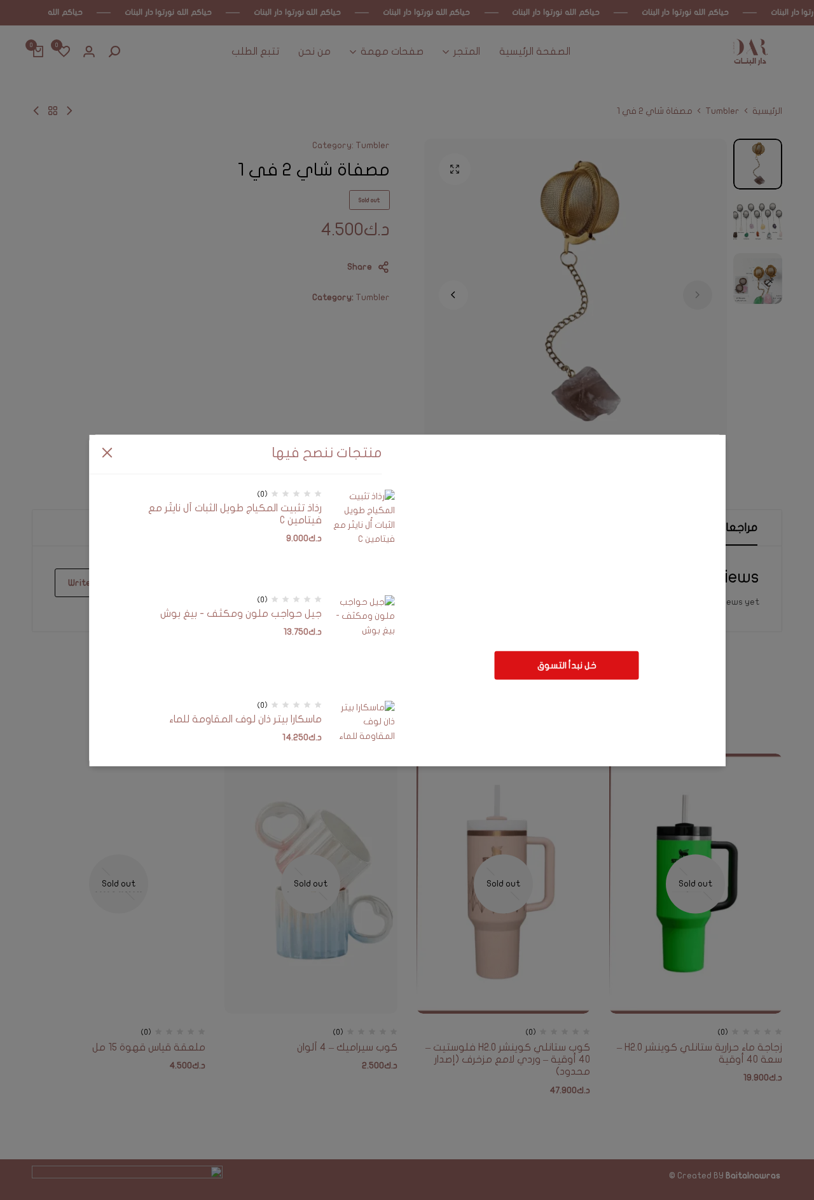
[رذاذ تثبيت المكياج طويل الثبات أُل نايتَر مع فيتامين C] (363, 537)
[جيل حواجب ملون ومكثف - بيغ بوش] (363, 643)
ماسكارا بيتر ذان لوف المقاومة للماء (245, 719)
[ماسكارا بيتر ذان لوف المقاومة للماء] (363, 748)
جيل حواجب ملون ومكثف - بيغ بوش (241, 614)
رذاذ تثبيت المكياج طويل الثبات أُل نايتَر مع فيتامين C (235, 514)
